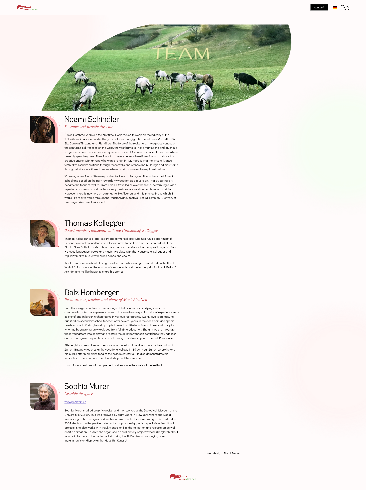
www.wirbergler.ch (158, 432)
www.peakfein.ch (75, 402)
